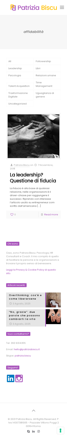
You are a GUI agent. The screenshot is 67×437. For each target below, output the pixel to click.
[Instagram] (39, 431)
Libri (38, 68)
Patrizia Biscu (22, 165)
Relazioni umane (46, 75)
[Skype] (29, 431)
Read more (51, 214)
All (9, 61)
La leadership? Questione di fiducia (33, 177)
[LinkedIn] (34, 431)
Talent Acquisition (19, 86)
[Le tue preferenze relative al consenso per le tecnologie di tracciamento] (60, 430)
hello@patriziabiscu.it (27, 349)
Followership (43, 61)
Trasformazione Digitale (18, 94)
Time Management (44, 84)
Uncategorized (17, 103)
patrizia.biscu (23, 355)
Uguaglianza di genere (45, 94)
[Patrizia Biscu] (33, 7)
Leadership (15, 68)
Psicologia (14, 75)
